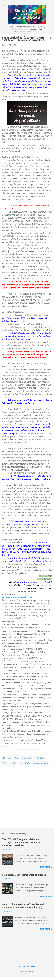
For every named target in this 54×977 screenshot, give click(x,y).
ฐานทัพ (13, 763)
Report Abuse (27, 971)
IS (4, 758)
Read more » (46, 867)
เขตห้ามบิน (39, 758)
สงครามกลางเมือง (41, 763)
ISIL (9, 758)
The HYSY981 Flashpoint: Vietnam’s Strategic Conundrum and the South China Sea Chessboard (21, 842)
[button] (50, 38)
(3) (17, 597)
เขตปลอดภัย (26, 758)
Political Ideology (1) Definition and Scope (24, 875)
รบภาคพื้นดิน (24, 763)
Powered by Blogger (27, 966)
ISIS (16, 758)
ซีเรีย (5, 763)
